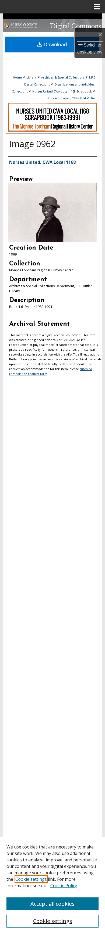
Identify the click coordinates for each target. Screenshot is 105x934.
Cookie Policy (63, 886)
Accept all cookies (52, 903)
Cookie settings (31, 879)
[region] (52, 885)
